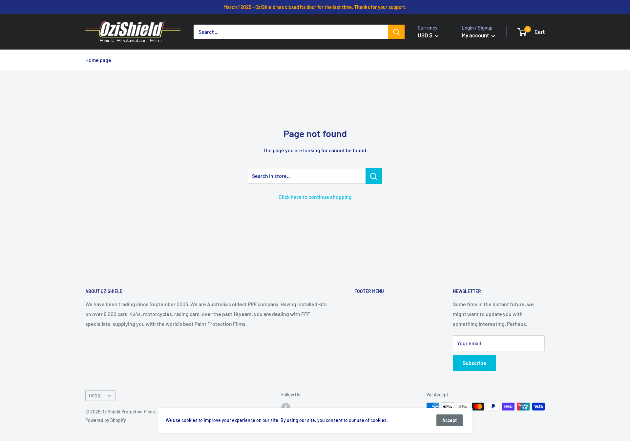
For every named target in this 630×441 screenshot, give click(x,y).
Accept (449, 420)
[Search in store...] (374, 176)
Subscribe (474, 363)
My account (476, 35)
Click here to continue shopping (315, 197)
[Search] (396, 32)
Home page (98, 60)
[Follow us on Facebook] (285, 407)
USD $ (95, 395)
